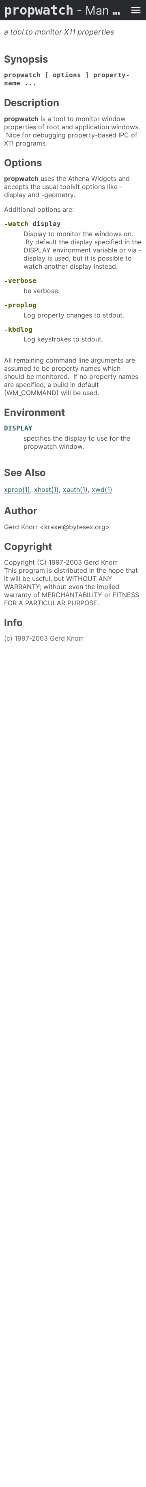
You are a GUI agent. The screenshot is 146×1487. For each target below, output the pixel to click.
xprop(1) (17, 489)
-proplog (20, 305)
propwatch (65, 10)
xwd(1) (102, 489)
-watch (16, 224)
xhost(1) (46, 489)
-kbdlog (18, 329)
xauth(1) (75, 489)
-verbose (20, 281)
